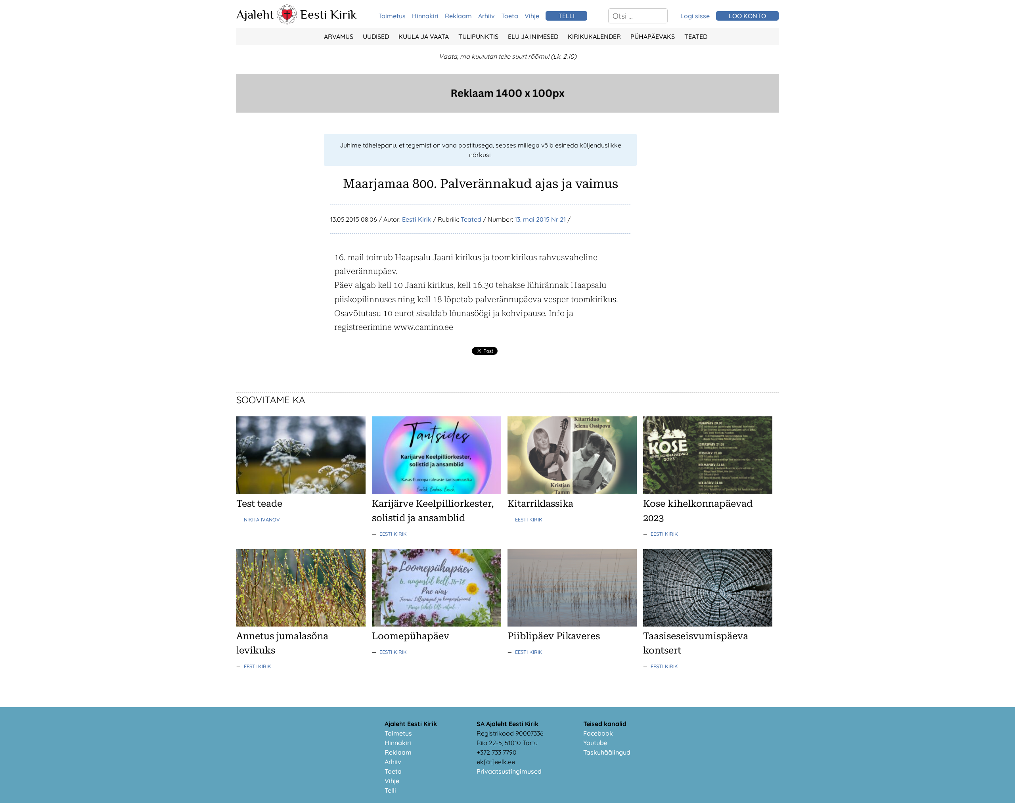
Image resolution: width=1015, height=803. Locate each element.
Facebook (598, 733)
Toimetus (392, 16)
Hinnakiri (425, 16)
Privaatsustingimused (509, 771)
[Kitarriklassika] (572, 492)
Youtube (595, 743)
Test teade (259, 503)
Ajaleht (255, 14)
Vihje (532, 16)
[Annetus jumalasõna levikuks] (301, 624)
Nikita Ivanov (262, 519)
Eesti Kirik (328, 14)
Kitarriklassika (540, 503)
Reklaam (458, 16)
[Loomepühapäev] (436, 624)
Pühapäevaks (652, 36)
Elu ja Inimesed (533, 36)
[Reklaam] (507, 110)
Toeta (509, 16)
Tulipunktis (478, 36)
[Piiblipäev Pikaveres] (572, 624)
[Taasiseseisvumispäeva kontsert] (707, 624)
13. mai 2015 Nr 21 (540, 219)
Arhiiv (486, 16)
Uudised (376, 36)
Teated (695, 36)
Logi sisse (695, 16)
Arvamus (338, 36)
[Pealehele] (287, 22)
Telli (390, 790)
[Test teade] (301, 492)
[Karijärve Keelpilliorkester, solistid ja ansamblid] (436, 492)
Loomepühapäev (410, 636)
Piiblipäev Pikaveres (554, 636)
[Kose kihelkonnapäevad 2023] (707, 492)
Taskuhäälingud (606, 752)
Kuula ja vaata (423, 36)
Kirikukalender (594, 36)
